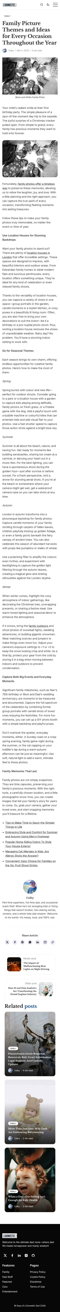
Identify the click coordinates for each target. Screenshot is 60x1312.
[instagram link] (26, 1255)
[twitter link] (5, 1255)
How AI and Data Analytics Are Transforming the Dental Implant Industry (22, 991)
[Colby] (4, 50)
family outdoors (38, 625)
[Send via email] (45, 942)
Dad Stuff (7, 1276)
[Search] (41, 4)
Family (5, 1271)
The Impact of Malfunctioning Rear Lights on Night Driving (36, 966)
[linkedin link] (19, 1255)
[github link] (33, 1255)
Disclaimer (36, 1281)
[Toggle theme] (48, 4)
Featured (7, 1281)
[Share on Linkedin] (37, 942)
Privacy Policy (38, 1271)
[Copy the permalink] (52, 942)
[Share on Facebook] (14, 942)
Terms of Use (37, 1286)
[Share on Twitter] (7, 942)
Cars (4, 1286)
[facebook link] (12, 1255)
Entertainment (9, 1291)
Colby (11, 50)
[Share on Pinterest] (22, 942)
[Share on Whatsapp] (30, 942)
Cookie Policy (37, 1276)
